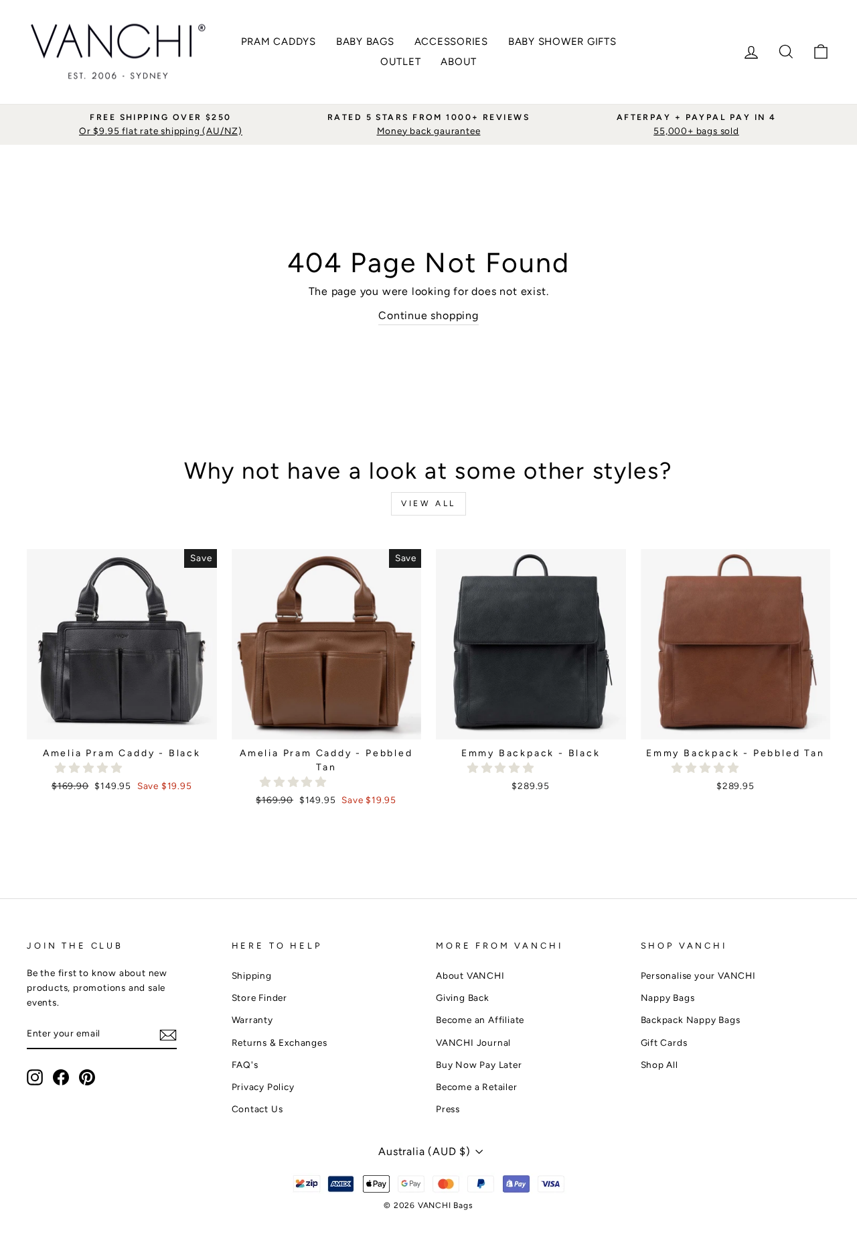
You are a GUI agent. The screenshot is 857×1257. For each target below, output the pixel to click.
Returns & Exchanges (279, 1042)
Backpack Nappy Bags (691, 1019)
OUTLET (400, 62)
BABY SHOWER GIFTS (562, 42)
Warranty (252, 1019)
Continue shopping (428, 315)
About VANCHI (470, 975)
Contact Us (257, 1108)
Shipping (252, 975)
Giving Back (462, 997)
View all (428, 503)
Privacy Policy (263, 1086)
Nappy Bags (668, 997)
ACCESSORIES (451, 42)
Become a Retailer (477, 1086)
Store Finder (260, 997)
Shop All (659, 1064)
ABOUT (459, 62)
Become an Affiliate (480, 1019)
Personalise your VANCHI (698, 975)
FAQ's (245, 1064)
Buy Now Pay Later (479, 1064)
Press (448, 1108)
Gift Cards (664, 1042)
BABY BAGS (365, 42)
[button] (90, 768)
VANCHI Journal (473, 1042)
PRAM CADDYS (278, 42)
